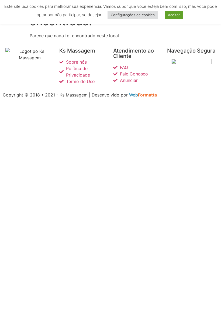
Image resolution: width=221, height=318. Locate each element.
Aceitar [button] (174, 15)
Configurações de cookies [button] (133, 15)
